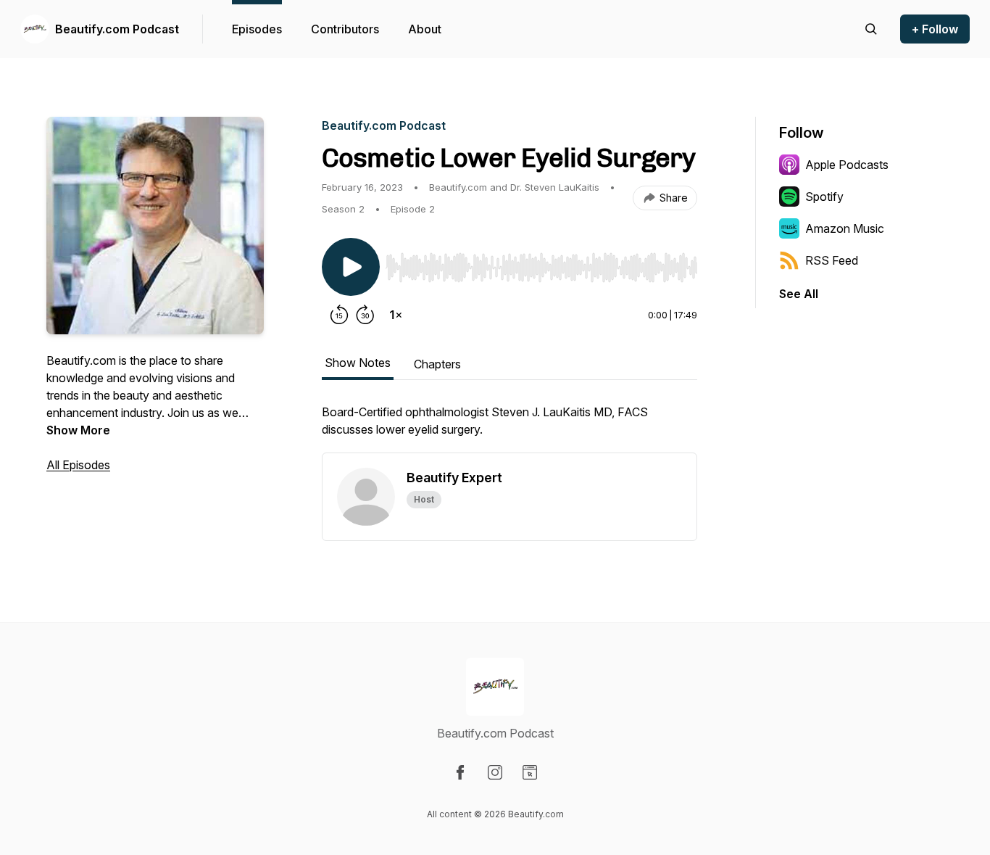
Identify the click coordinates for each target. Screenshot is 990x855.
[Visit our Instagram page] (495, 772)
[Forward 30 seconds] (365, 315)
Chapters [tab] (437, 364)
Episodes (257, 29)
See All (798, 293)
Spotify (824, 196)
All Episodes (78, 465)
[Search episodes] (871, 29)
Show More (78, 430)
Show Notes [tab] (358, 362)
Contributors (345, 29)
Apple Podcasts (847, 164)
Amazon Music (844, 228)
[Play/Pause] (351, 267)
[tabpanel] (509, 428)
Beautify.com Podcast (117, 29)
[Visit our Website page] (530, 772)
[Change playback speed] (395, 315)
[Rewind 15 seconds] (339, 315)
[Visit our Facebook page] (460, 772)
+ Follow (935, 29)
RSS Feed (831, 260)
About (424, 29)
